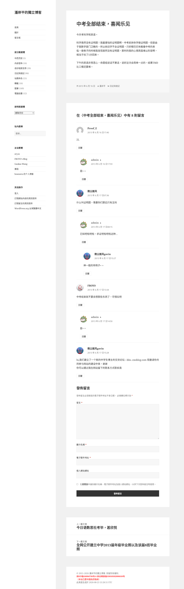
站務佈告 (19, 78)
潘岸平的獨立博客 (28, 12)
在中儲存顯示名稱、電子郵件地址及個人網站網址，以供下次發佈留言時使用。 (118, 484)
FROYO (91, 285)
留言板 (18, 37)
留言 (79, 402)
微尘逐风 (92, 191)
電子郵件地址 (83, 457)
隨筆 (17, 88)
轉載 (17, 83)
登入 (17, 193)
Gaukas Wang (21, 164)
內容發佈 (19, 63)
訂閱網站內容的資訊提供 (26, 198)
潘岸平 (102, 86)
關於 (17, 32)
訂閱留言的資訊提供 (24, 203)
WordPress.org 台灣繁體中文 (28, 208)
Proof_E (92, 128)
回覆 (80, 147)
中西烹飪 (19, 58)
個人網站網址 (82, 470)
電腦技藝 (19, 93)
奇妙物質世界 (21, 68)
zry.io (17, 154)
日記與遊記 (20, 73)
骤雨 (17, 169)
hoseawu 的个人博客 (24, 174)
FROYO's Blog (21, 159)
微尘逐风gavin (103, 254)
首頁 (17, 27)
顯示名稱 (81, 444)
